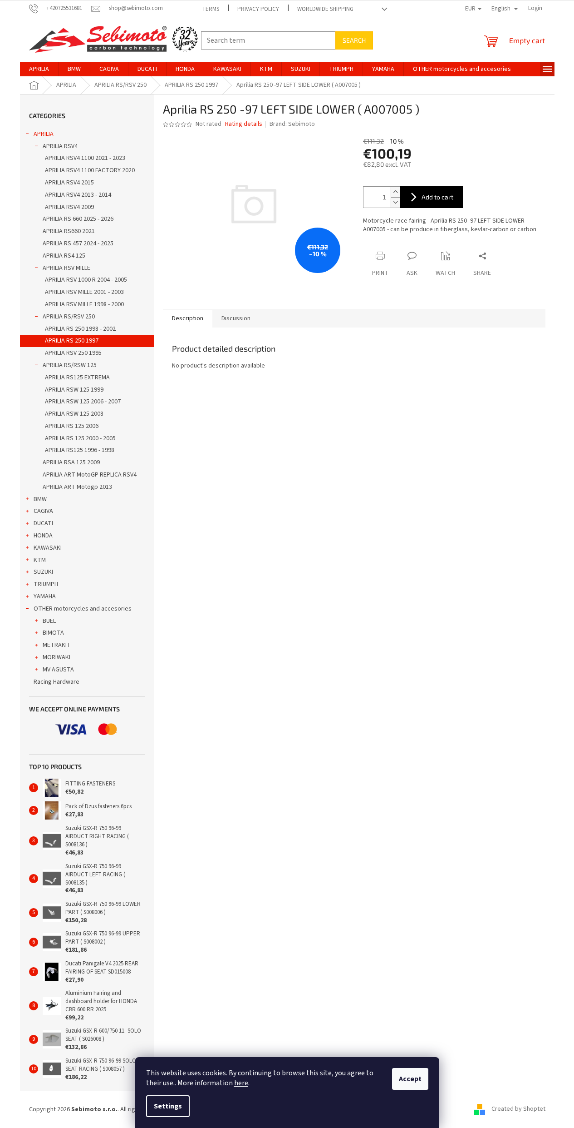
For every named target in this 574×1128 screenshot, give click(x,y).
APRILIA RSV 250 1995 (73, 353)
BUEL (49, 621)
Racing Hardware (56, 681)
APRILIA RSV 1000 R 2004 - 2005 (86, 279)
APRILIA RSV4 (60, 146)
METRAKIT (57, 645)
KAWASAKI (48, 547)
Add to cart (437, 197)
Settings (168, 1106)
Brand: (292, 124)
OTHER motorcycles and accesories (83, 608)
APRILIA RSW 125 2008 (74, 413)
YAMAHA (45, 596)
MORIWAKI (56, 657)
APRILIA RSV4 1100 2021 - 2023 (85, 158)
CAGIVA (43, 511)
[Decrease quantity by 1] (395, 202)
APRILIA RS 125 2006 (71, 426)
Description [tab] (187, 318)
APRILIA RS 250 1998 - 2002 (80, 328)
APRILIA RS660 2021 (69, 231)
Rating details (243, 124)
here (241, 1083)
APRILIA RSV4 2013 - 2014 (78, 194)
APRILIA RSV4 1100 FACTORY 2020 (90, 170)
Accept (410, 1079)
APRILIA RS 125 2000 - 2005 (80, 438)
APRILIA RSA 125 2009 (71, 462)
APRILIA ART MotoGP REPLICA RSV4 (90, 474)
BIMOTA (53, 632)
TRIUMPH (46, 584)
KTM (40, 560)
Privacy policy (258, 9)
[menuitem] (39, 69)
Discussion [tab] (235, 318)
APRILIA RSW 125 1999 (74, 389)
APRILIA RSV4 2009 (69, 207)
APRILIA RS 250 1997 (71, 340)
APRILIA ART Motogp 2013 (77, 487)
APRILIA (44, 134)
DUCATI (43, 523)
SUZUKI (43, 571)
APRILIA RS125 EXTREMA (77, 377)
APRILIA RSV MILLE (66, 268)
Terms (210, 9)
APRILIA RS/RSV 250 (69, 316)
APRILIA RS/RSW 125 (70, 365)
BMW (40, 499)
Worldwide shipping (325, 9)
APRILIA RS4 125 (64, 255)
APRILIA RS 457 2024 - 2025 (78, 243)
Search (354, 40)
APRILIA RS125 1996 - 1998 (79, 450)
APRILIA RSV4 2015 (69, 182)
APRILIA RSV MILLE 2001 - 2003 (84, 292)
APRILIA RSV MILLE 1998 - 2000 (84, 304)
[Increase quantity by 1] (395, 192)
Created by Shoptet (518, 1109)
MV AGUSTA (58, 669)
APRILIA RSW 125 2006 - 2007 (83, 401)
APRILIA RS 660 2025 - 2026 (78, 219)
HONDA (43, 535)
